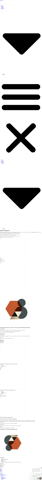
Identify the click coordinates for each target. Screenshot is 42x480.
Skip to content (1, 0)
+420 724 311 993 (2, 474)
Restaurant (2, 6)
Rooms (2, 160)
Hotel (1, 5)
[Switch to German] (4, 74)
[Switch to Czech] (3, 228)
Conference (2, 161)
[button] (21, 117)
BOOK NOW (2, 8)
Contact (2, 7)
